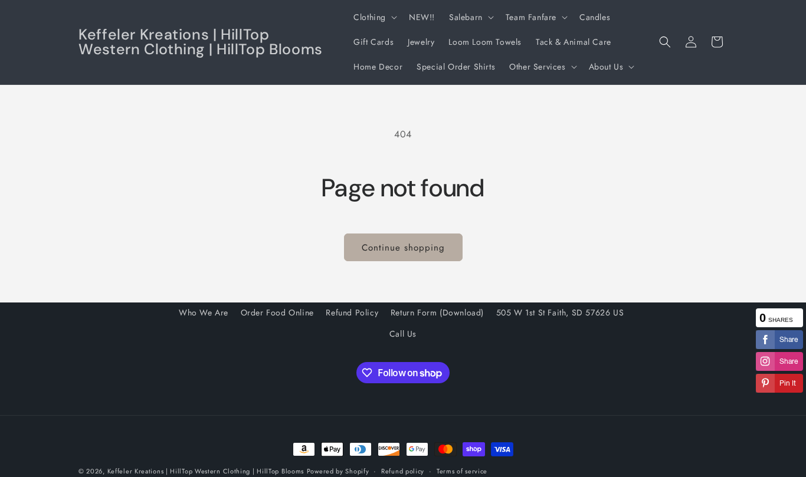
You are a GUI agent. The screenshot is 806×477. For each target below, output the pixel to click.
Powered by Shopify (338, 471)
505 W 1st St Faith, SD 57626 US (560, 312)
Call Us (403, 334)
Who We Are (203, 312)
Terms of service (462, 471)
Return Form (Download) (437, 312)
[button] (374, 17)
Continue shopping (403, 247)
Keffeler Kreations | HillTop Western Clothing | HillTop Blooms (205, 471)
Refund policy (402, 471)
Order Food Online (277, 312)
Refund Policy (352, 312)
